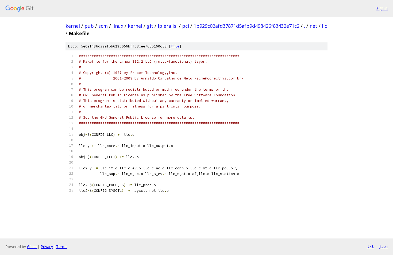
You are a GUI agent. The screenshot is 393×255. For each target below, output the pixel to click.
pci (185, 26)
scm (103, 26)
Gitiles (32, 246)
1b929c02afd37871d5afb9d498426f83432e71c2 (246, 26)
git (150, 26)
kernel (73, 26)
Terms (61, 246)
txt (370, 246)
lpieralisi (168, 26)
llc (324, 26)
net (313, 26)
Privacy (47, 246)
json (383, 246)
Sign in (382, 8)
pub (89, 26)
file (175, 46)
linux (117, 26)
